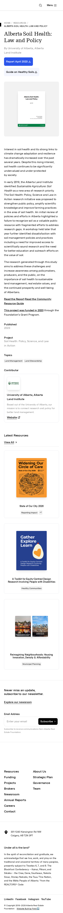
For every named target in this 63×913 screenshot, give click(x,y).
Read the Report (14, 299)
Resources (19, 23)
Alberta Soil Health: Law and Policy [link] (26, 26)
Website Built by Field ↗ (28, 908)
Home (7, 23)
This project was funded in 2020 (24, 310)
